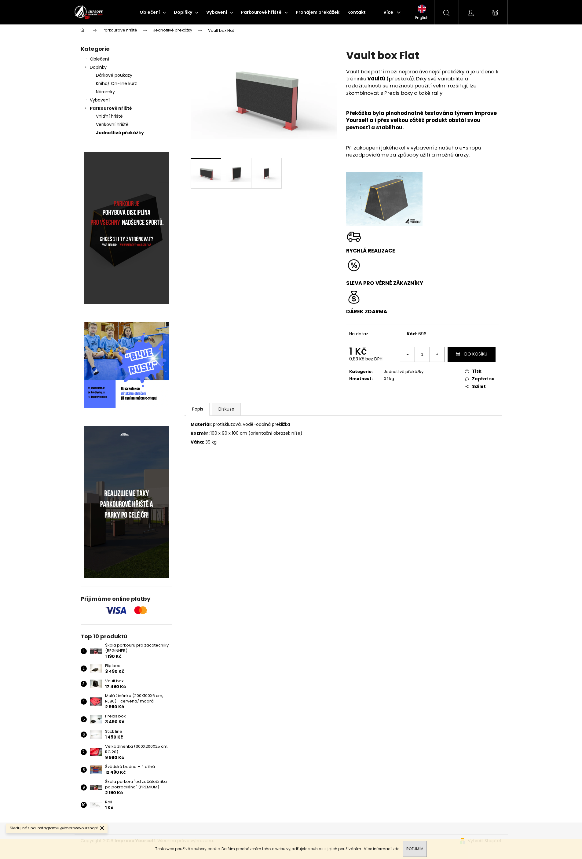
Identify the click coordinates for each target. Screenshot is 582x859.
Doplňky (98, 67)
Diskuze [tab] (226, 409)
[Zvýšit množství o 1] (437, 354)
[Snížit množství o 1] (407, 354)
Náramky (105, 92)
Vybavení (100, 100)
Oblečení (99, 59)
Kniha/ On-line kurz (116, 83)
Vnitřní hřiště (109, 116)
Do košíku (475, 354)
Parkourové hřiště (111, 108)
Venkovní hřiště (112, 124)
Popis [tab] (197, 409)
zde (396, 848)
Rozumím (414, 848)
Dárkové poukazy (114, 75)
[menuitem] (153, 12)
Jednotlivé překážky (120, 133)
